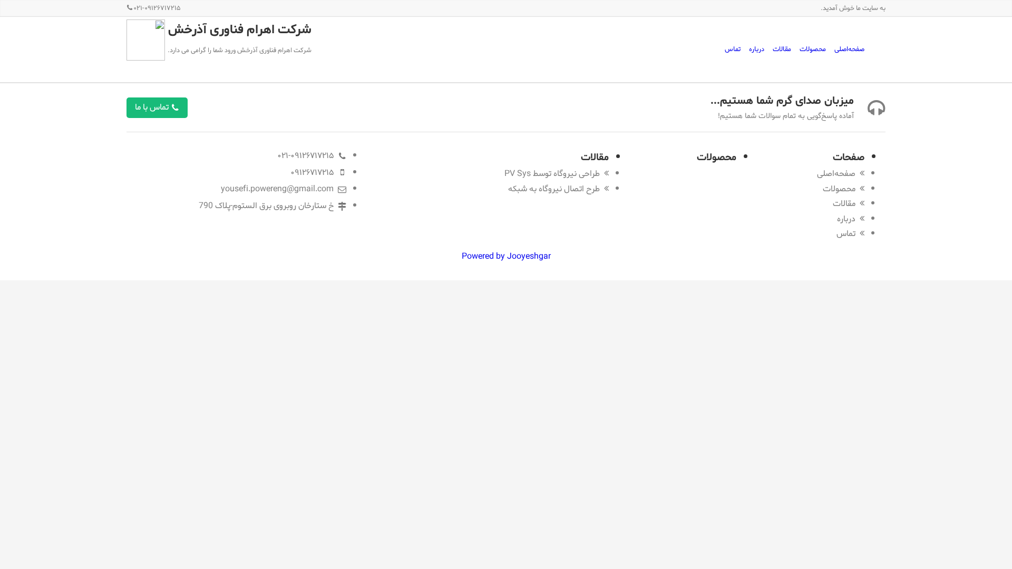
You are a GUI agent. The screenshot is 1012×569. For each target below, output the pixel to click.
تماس (733, 49)
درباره (756, 49)
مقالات (782, 49)
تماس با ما (153, 107)
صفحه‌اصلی (849, 49)
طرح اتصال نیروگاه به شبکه (554, 189)
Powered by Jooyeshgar (506, 256)
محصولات (813, 49)
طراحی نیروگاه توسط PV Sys (552, 173)
